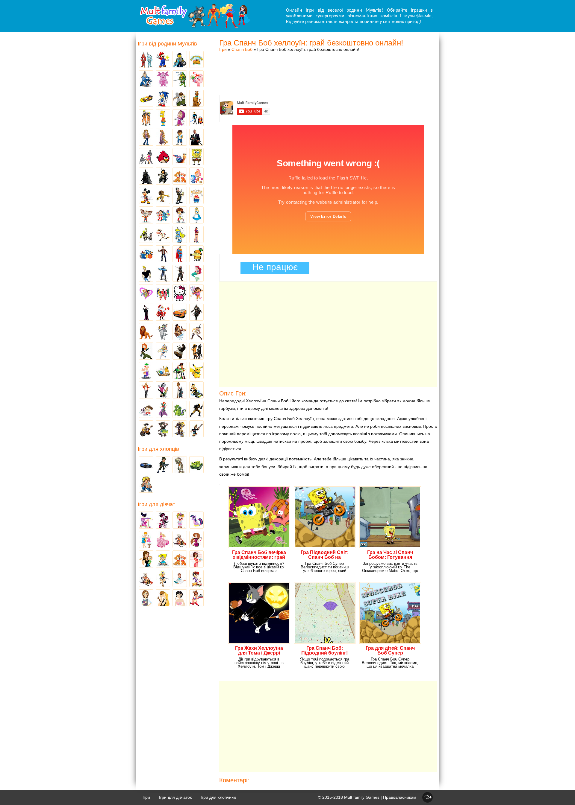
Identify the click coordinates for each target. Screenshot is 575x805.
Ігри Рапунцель (163, 137)
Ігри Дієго (180, 137)
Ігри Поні (196, 520)
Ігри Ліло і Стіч (163, 215)
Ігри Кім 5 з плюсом (146, 351)
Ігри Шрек (146, 235)
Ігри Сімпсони (163, 118)
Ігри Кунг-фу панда (180, 351)
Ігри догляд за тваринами (180, 176)
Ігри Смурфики (180, 235)
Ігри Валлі (146, 429)
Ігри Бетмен (146, 176)
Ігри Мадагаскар (163, 196)
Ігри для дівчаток (175, 797)
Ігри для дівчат (156, 504)
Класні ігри (163, 176)
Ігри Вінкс (146, 520)
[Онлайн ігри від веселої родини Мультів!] (195, 26)
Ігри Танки (196, 465)
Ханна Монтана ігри (146, 390)
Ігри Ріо (146, 254)
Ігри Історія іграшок (180, 371)
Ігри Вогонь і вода (146, 60)
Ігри (223, 49)
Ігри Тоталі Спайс (146, 293)
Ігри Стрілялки (163, 465)
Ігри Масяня (196, 196)
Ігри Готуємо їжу (196, 598)
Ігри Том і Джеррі (163, 332)
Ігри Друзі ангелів (163, 351)
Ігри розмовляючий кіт (163, 429)
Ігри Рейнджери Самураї (163, 293)
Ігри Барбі (163, 540)
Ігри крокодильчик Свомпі (180, 410)
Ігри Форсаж (180, 312)
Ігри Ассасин (196, 312)
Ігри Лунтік (163, 79)
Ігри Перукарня (196, 540)
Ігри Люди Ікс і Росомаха (196, 410)
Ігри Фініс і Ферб (146, 371)
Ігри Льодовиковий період (180, 332)
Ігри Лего (180, 60)
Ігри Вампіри (146, 312)
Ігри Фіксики (196, 176)
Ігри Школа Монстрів (163, 520)
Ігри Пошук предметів (180, 196)
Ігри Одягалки (146, 540)
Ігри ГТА (196, 137)
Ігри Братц (146, 137)
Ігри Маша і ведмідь (180, 118)
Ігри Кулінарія (196, 559)
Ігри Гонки (146, 465)
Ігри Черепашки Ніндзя (180, 79)
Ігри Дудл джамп (196, 254)
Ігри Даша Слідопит (196, 293)
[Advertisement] (328, 67)
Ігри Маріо (163, 60)
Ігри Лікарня (180, 579)
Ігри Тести (146, 598)
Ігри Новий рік (163, 312)
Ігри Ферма (196, 60)
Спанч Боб (241, 49)
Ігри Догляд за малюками (146, 559)
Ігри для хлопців (158, 449)
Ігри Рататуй (180, 390)
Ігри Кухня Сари (196, 579)
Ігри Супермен (180, 254)
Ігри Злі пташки (163, 157)
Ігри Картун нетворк (146, 273)
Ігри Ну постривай (163, 390)
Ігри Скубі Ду (196, 98)
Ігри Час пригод (163, 371)
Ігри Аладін (196, 235)
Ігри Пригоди (146, 579)
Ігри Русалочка (196, 273)
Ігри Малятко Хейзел (180, 520)
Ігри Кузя (196, 390)
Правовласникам (399, 797)
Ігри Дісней (196, 215)
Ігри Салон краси (146, 157)
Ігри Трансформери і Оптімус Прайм (180, 429)
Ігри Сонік (163, 98)
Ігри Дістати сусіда (196, 429)
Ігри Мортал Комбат (163, 273)
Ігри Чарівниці (163, 410)
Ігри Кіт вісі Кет (146, 410)
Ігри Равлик (180, 157)
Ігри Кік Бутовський (180, 215)
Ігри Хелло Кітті (180, 293)
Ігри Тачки (146, 98)
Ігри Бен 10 (180, 98)
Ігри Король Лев (146, 332)
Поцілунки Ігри (163, 598)
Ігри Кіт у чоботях (196, 351)
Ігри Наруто (146, 118)
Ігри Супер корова (163, 235)
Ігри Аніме (196, 332)
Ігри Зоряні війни (196, 118)
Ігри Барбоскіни (146, 215)
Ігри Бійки (146, 484)
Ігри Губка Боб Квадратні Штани (196, 157)
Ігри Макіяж (180, 598)
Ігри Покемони (196, 371)
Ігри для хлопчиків (218, 797)
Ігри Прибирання (163, 579)
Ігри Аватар (146, 79)
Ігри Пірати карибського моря (180, 273)
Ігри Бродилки (180, 540)
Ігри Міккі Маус (146, 196)
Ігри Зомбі (180, 465)
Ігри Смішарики (196, 79)
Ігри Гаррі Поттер (163, 254)
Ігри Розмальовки (163, 559)
